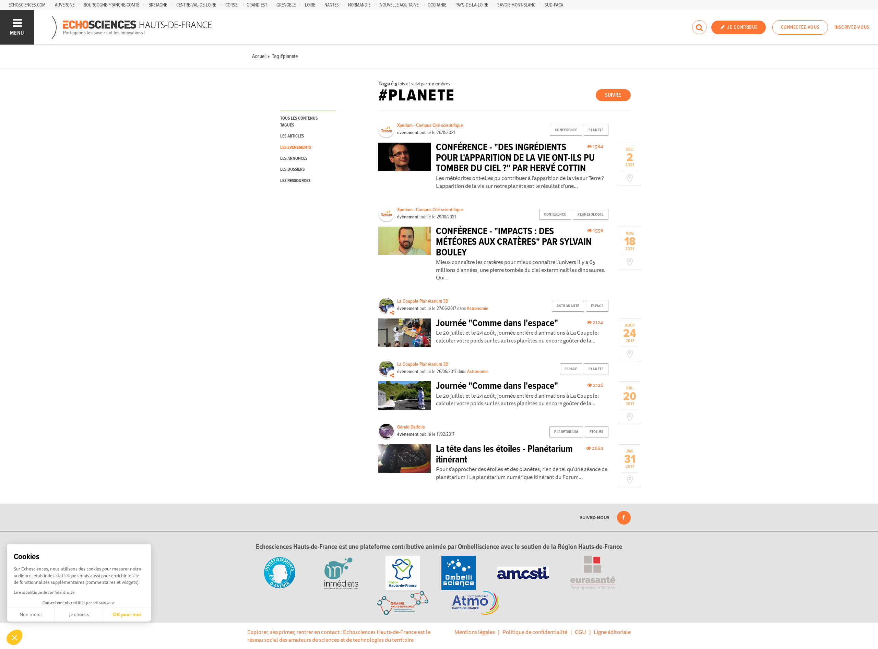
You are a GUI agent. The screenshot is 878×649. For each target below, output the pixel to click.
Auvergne (64, 5)
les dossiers (292, 169)
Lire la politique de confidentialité (44, 592)
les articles (292, 136)
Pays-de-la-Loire (471, 5)
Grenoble (286, 5)
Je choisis (79, 614)
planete (596, 130)
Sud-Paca (554, 5)
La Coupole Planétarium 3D (422, 301)
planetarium (566, 432)
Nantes (331, 5)
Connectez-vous (800, 27)
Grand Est (257, 5)
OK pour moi (127, 614)
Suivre (613, 95)
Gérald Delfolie (411, 427)
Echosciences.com (27, 5)
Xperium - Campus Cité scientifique (430, 125)
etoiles (596, 432)
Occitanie (437, 5)
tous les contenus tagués (299, 122)
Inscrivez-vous (851, 27)
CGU (580, 631)
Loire (310, 5)
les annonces (293, 158)
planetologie (590, 214)
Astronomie (477, 308)
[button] (14, 637)
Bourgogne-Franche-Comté (111, 5)
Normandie (359, 5)
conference (566, 130)
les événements (295, 148)
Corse (231, 5)
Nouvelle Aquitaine (399, 5)
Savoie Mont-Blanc (516, 5)
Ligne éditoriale (612, 631)
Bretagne (158, 5)
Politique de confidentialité (534, 631)
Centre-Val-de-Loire (196, 5)
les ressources (295, 181)
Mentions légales (474, 631)
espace (597, 306)
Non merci (31, 614)
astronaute (568, 306)
